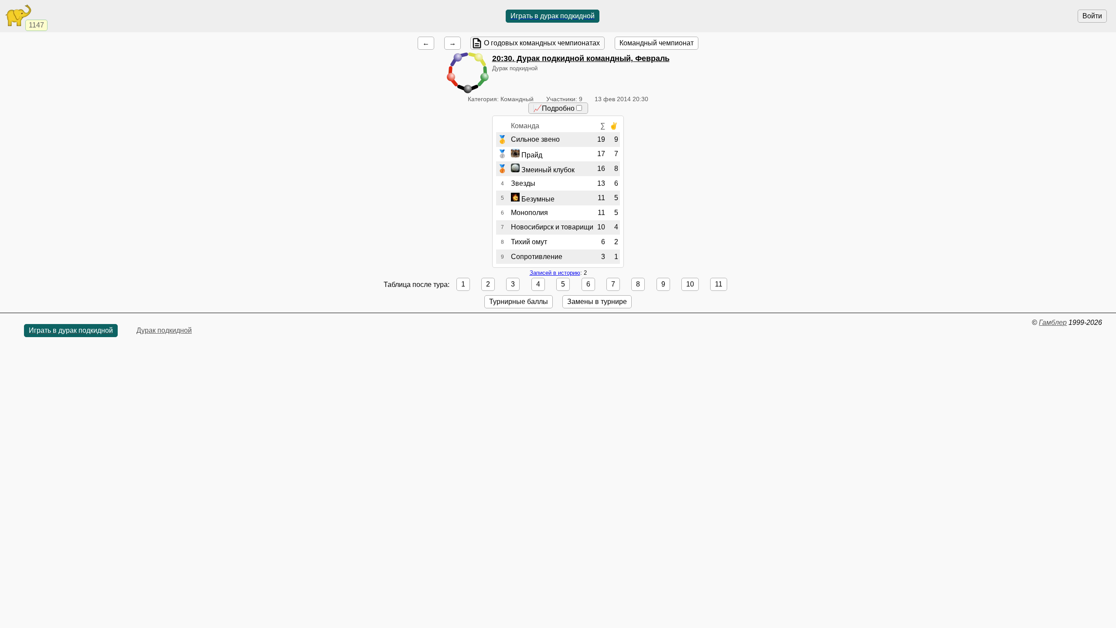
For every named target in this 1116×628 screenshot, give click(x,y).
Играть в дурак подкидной (552, 16)
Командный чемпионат (656, 43)
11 (718, 284)
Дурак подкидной (164, 330)
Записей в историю (555, 273)
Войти (1092, 16)
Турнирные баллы (518, 301)
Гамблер (1053, 322)
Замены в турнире (597, 301)
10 (690, 284)
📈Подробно (554, 108)
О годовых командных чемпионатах (542, 43)
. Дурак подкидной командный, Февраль (581, 58)
